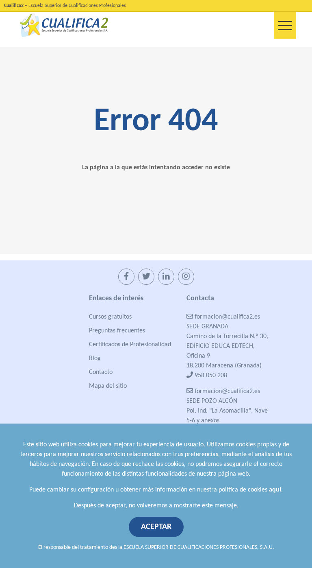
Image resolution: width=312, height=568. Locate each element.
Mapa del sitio (108, 386)
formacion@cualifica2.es (226, 317)
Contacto (101, 372)
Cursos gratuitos (110, 317)
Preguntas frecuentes (117, 331)
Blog (95, 358)
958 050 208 (210, 375)
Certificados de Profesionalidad (130, 344)
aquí (275, 490)
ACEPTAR (156, 527)
